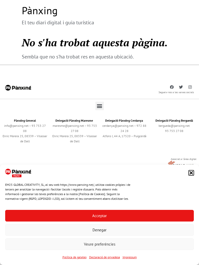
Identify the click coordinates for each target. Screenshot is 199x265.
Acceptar (99, 215)
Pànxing (40, 10)
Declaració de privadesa (104, 257)
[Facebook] (172, 87)
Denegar (99, 229)
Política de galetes (74, 257)
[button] (191, 172)
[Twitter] (181, 87)
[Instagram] (190, 87)
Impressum (130, 257)
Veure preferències (99, 244)
